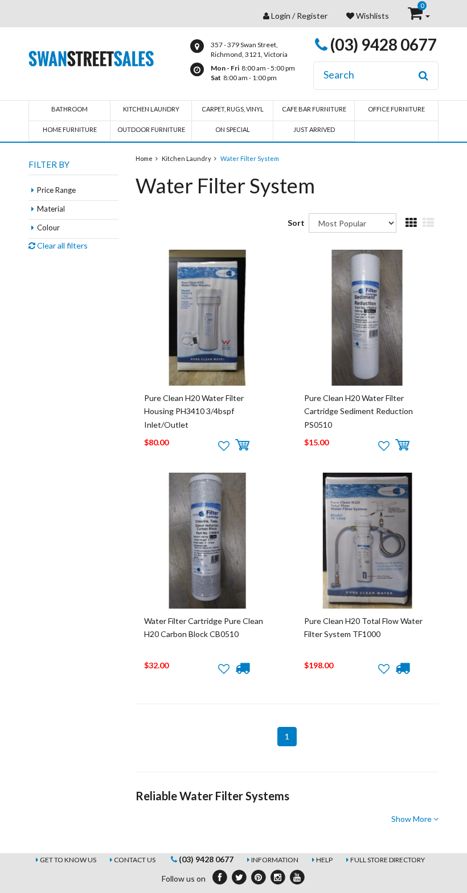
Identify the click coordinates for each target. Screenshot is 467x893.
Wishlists (371, 15)
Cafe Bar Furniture (314, 109)
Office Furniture (396, 109)
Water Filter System (249, 158)
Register (312, 15)
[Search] (423, 75)
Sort (294, 223)
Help (324, 859)
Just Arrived (314, 129)
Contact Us (134, 859)
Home (144, 158)
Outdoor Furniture (151, 129)
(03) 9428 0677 (382, 44)
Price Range (56, 190)
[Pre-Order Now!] (242, 668)
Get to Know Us (68, 859)
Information (274, 859)
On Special (232, 129)
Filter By (48, 164)
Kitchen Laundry (151, 109)
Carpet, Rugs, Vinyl (233, 109)
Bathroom (69, 109)
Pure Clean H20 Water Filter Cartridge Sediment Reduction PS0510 (358, 411)
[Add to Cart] (242, 445)
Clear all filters (61, 245)
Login (280, 15)
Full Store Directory (387, 859)
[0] (416, 15)
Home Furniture (70, 129)
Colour (48, 227)
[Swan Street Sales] (91, 57)
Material (51, 208)
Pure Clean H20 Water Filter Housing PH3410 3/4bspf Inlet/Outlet (194, 411)
